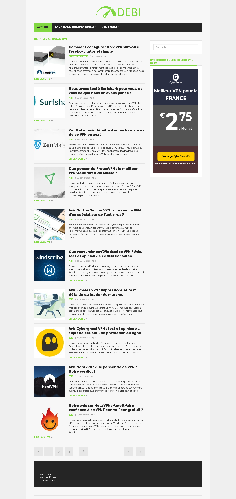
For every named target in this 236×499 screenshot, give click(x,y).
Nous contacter (47, 480)
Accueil (43, 27)
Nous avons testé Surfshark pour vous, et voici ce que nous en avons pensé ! (105, 91)
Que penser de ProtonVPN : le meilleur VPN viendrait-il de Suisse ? (103, 171)
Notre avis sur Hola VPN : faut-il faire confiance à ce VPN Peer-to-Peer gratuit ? (106, 407)
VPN (71, 98)
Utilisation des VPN (78, 56)
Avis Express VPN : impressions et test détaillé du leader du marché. (102, 292)
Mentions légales (48, 477)
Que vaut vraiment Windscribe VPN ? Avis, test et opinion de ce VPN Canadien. (105, 254)
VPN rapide (110, 27)
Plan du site (45, 474)
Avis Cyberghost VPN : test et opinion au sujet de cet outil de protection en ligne (105, 331)
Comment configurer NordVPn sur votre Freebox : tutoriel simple (104, 49)
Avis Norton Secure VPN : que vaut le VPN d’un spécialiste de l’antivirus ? (105, 212)
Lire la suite (42, 79)
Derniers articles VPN (50, 39)
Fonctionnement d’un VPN (74, 27)
